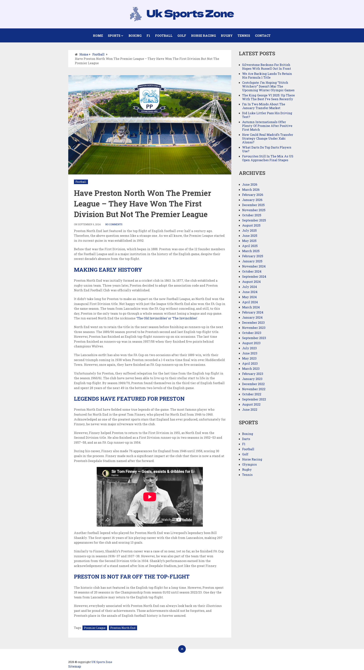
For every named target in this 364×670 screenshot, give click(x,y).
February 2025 (252, 256)
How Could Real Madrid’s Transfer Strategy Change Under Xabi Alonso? (267, 138)
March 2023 (251, 369)
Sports (114, 36)
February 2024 (252, 312)
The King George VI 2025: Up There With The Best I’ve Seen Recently (268, 97)
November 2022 (253, 389)
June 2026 (249, 184)
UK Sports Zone (101, 662)
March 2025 (251, 251)
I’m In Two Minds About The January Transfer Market (263, 106)
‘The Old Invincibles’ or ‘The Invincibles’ (166, 318)
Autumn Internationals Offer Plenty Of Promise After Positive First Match (267, 125)
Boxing (135, 36)
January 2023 (252, 379)
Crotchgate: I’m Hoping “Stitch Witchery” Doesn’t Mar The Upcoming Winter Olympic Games (268, 86)
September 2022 (254, 399)
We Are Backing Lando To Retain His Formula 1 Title (267, 75)
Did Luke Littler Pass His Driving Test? (267, 115)
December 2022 (253, 384)
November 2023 (253, 328)
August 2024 (251, 282)
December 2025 (253, 205)
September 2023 (254, 338)
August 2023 (251, 343)
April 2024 (250, 302)
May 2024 (249, 297)
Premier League (95, 628)
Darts (246, 439)
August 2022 (251, 404)
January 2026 (252, 200)
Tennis (244, 36)
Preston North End (123, 628)
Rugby (227, 36)
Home (98, 36)
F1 (148, 36)
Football (164, 36)
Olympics (249, 464)
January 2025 (252, 261)
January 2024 (252, 317)
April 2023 (250, 363)
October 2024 (251, 271)
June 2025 (249, 236)
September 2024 (254, 276)
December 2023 (253, 322)
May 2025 (249, 241)
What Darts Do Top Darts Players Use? (266, 149)
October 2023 (251, 333)
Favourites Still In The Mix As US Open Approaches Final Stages (267, 158)
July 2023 (249, 348)
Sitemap (74, 666)
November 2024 (254, 266)
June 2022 (249, 409)
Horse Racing (203, 36)
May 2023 (249, 358)
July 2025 (249, 230)
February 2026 (252, 195)
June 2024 (249, 292)
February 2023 (252, 374)
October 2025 (251, 215)
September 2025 (254, 220)
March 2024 (251, 307)
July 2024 (249, 287)
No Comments (113, 224)
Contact (263, 36)
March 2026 (251, 190)
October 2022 (251, 394)
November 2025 (253, 210)
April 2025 (250, 246)
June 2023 (249, 353)
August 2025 (251, 225)
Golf (181, 36)
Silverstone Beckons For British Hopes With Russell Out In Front (266, 66)
